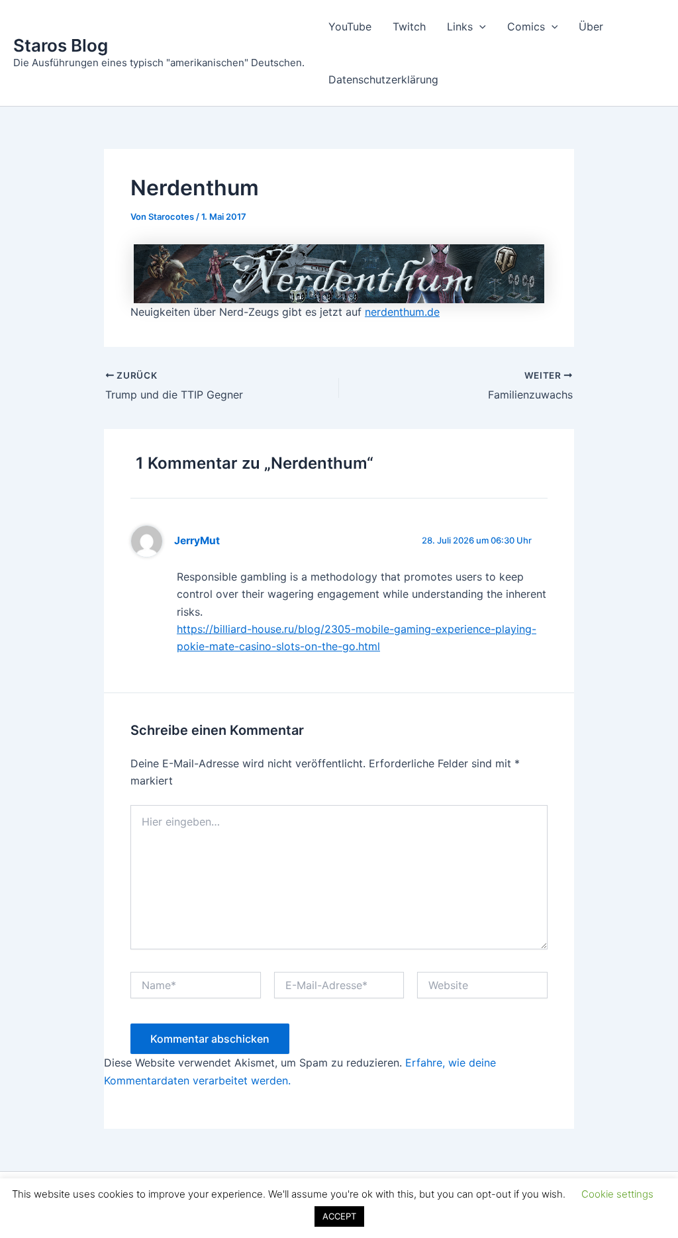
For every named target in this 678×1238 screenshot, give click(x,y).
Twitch (409, 26)
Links (460, 26)
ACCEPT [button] (339, 1216)
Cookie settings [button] (617, 1194)
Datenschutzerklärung (383, 79)
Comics (526, 26)
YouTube (349, 26)
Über (591, 26)
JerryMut (197, 540)
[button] (479, 26)
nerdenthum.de (402, 311)
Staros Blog (60, 45)
